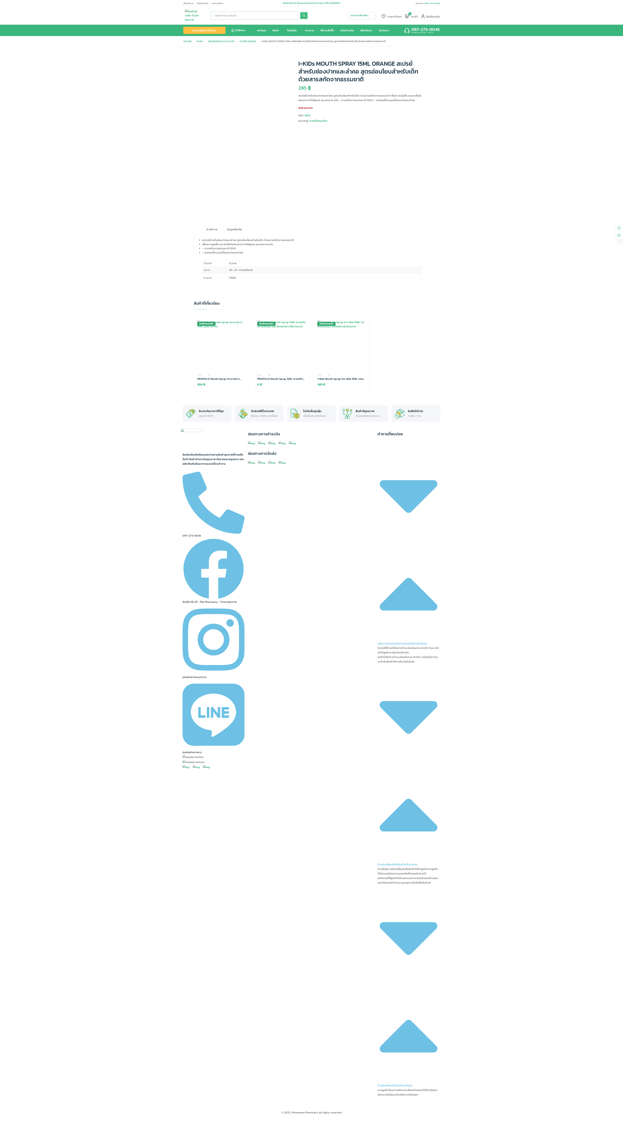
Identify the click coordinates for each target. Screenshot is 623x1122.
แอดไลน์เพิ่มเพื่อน (360, 15)
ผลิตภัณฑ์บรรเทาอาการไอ (221, 41)
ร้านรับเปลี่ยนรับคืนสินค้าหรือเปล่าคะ (398, 864)
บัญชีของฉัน (202, 3)
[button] (409, 544)
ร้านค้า (200, 41)
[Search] (303, 15)
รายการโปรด (217, 3)
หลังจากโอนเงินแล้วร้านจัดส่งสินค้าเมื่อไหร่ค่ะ (402, 643)
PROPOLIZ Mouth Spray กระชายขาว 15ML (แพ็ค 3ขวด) (218, 379)
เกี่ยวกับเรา (188, 3)
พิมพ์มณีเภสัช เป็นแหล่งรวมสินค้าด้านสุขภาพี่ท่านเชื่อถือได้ (311, 3)
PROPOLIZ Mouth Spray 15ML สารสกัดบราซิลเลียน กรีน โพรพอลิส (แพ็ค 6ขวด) (280, 379)
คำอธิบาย (211, 229)
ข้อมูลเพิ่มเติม (234, 229)
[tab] (212, 229)
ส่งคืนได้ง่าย (415, 411)
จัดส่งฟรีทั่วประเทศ (262, 411)
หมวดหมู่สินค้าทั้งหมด (204, 30)
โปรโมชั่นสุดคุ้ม (312, 411)
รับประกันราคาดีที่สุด (211, 411)
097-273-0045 (432, 3)
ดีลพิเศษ (240, 30)
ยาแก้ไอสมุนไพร (247, 41)
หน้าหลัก (187, 41)
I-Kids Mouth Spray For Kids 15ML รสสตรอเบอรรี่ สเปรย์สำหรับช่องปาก (341, 379)
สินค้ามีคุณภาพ (364, 411)
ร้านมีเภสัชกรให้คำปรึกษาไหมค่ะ (395, 1085)
